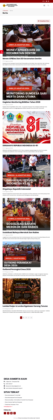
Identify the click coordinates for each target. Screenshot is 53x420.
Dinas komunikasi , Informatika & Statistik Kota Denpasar (19, 400)
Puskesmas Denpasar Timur (12, 404)
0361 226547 (9, 384)
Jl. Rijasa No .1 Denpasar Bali (12, 381)
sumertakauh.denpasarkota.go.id (13, 388)
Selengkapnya (7, 406)
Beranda (6, 10)
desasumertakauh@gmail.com (13, 386)
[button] (48, 5)
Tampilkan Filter (44, 21)
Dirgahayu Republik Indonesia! (17, 189)
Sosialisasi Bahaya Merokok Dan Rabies (21, 232)
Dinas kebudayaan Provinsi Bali (12, 395)
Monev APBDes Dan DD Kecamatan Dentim (22, 58)
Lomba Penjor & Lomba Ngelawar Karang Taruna (25, 306)
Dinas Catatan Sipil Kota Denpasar (13, 402)
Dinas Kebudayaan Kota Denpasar (13, 397)
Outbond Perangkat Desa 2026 (17, 269)
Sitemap (15, 418)
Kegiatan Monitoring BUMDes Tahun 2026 (21, 102)
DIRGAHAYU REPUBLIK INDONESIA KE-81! (20, 145)
